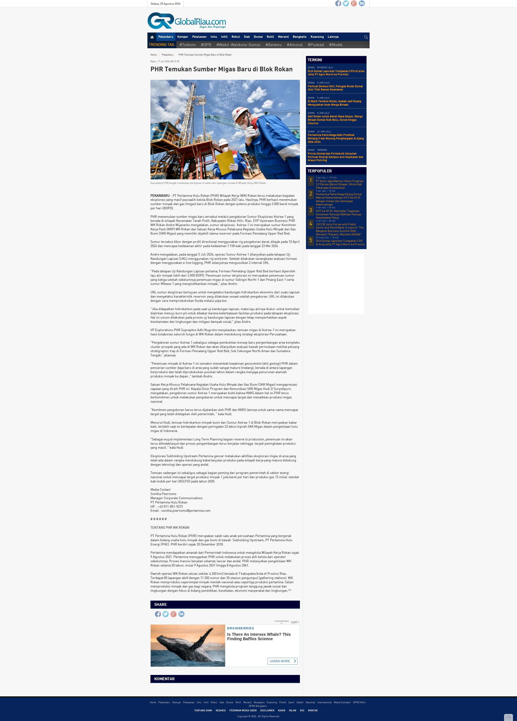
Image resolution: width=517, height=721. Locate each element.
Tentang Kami (203, 710)
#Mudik (336, 44)
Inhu (214, 36)
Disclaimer (267, 710)
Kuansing (317, 36)
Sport (291, 702)
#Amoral (295, 44)
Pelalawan (199, 36)
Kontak (313, 710)
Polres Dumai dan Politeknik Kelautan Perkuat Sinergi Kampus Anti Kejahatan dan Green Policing (335, 157)
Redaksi (221, 710)
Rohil (270, 36)
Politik (282, 702)
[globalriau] (338, 3)
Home (153, 54)
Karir (281, 710)
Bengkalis (300, 36)
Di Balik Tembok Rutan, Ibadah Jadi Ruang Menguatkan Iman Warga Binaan (334, 102)
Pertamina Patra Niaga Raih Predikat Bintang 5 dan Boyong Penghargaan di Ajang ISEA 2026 (336, 138)
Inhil (224, 36)
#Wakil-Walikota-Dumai (238, 44)
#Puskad (316, 44)
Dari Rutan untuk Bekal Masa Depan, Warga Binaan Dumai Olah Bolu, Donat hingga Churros (335, 120)
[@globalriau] (346, 3)
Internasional (324, 702)
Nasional (310, 702)
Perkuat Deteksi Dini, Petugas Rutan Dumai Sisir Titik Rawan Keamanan (335, 87)
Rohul (236, 36)
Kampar (182, 36)
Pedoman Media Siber (243, 710)
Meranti (283, 36)
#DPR (206, 44)
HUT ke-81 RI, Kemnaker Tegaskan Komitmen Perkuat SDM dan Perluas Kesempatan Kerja (338, 214)
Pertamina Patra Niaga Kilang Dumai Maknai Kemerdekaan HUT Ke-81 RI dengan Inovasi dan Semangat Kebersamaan (339, 199)
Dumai (258, 36)
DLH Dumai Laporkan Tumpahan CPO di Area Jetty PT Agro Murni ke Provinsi (336, 72)
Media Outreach (342, 702)
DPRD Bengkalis (258, 705)
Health (300, 702)
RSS (302, 710)
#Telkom (187, 44)
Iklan (292, 710)
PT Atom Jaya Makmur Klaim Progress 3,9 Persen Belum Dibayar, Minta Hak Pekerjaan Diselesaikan (340, 184)
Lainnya (333, 36)
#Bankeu (273, 44)
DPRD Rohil (359, 702)
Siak (247, 36)
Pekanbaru (165, 36)
